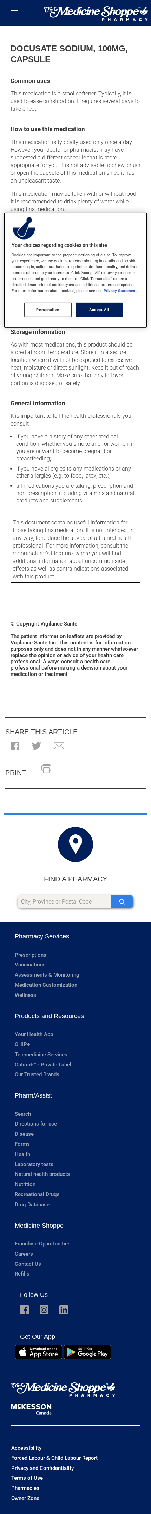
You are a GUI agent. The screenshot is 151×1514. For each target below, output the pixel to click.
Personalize (47, 309)
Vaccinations (30, 965)
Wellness (25, 995)
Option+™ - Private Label (43, 1065)
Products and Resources (49, 1016)
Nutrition (25, 1184)
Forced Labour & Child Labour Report (54, 1458)
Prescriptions (30, 955)
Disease (24, 1134)
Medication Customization (46, 985)
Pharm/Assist (33, 1095)
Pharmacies (25, 1488)
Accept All (99, 309)
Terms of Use (27, 1478)
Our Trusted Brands (37, 1074)
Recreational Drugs (37, 1194)
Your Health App (34, 1034)
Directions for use (36, 1124)
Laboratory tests (34, 1164)
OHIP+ (22, 1044)
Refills (22, 1274)
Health (22, 1154)
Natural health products (42, 1174)
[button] (15, 747)
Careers (24, 1254)
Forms (22, 1144)
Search (23, 1114)
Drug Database (32, 1204)
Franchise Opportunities (43, 1244)
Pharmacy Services (42, 936)
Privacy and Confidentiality (42, 1468)
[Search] (122, 901)
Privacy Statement (120, 290)
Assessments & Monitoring (47, 975)
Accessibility (26, 1448)
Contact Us (28, 1264)
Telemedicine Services (41, 1054)
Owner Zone (25, 1498)
